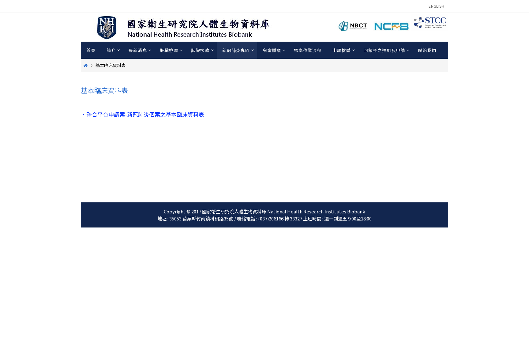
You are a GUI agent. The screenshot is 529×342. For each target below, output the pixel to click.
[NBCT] (354, 28)
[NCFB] (391, 28)
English (436, 6)
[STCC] (429, 28)
